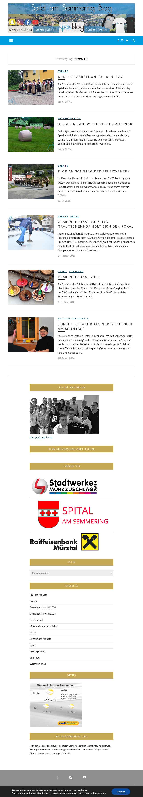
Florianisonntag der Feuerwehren (94, 171)
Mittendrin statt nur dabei (43, 626)
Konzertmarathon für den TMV (90, 77)
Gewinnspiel (36, 620)
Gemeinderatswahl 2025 (43, 614)
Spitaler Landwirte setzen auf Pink (95, 124)
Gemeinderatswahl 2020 (43, 607)
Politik (33, 633)
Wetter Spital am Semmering (56, 685)
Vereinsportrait (37, 651)
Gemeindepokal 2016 (79, 277)
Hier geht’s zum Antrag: (41, 437)
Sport (74, 216)
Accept (121, 791)
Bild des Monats (38, 595)
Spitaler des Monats (73, 319)
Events (63, 71)
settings (101, 793)
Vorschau (76, 271)
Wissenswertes (69, 118)
